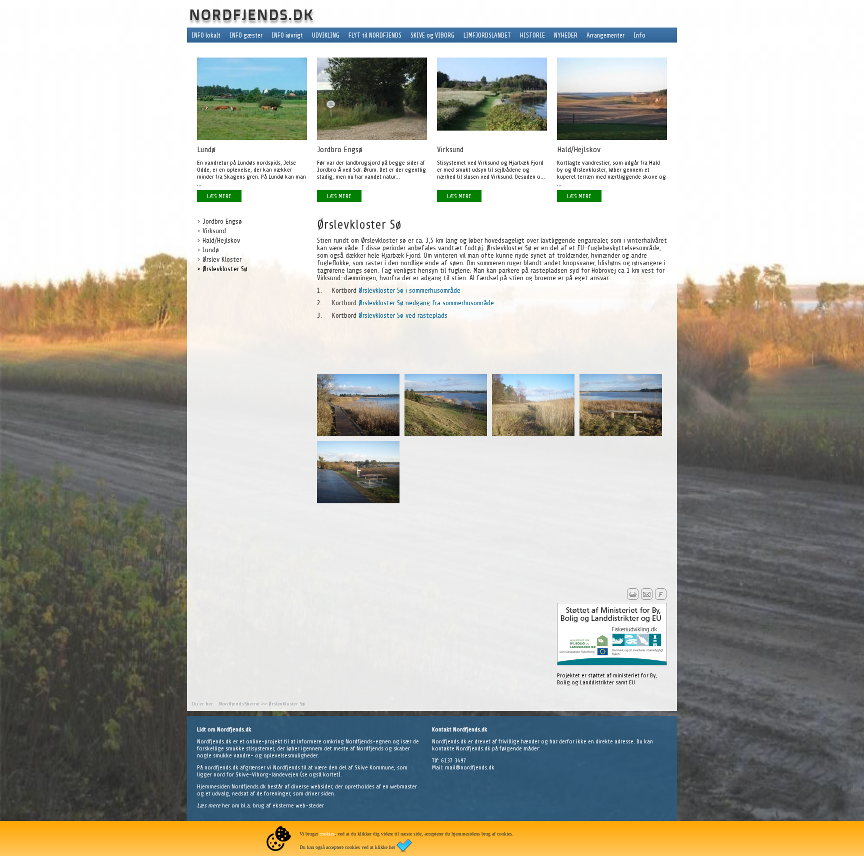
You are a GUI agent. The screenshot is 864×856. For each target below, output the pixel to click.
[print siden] (632, 598)
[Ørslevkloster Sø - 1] (358, 434)
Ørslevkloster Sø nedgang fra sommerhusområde (426, 303)
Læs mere (209, 805)
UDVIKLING (326, 35)
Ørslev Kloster (222, 259)
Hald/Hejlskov (221, 240)
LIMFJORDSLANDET (487, 35)
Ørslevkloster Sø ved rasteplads (403, 315)
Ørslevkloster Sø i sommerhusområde (409, 290)
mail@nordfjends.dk (469, 767)
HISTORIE (532, 35)
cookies (327, 833)
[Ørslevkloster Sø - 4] (621, 434)
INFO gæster (246, 35)
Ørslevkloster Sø (225, 269)
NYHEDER (566, 35)
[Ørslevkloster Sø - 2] (445, 434)
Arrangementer (605, 35)
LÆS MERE (219, 196)
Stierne (252, 703)
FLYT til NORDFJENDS (375, 35)
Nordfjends (231, 703)
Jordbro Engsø (222, 221)
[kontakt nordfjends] (646, 598)
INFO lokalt (206, 35)
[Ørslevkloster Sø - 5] (358, 501)
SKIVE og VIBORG (432, 35)
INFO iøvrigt (287, 35)
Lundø (210, 250)
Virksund (214, 231)
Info (640, 35)
